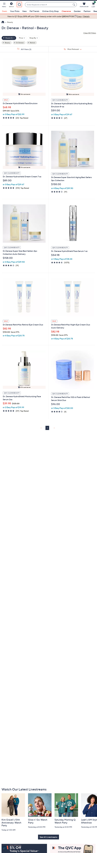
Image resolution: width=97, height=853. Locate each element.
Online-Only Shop (50, 11)
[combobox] (48, 4)
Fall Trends (34, 11)
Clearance (66, 11)
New (24, 11)
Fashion (87, 11)
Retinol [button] (32, 43)
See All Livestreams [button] (48, 837)
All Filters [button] (25, 49)
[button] (4, 5)
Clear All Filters (89, 33)
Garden (77, 11)
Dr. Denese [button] (20, 43)
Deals (4, 11)
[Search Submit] (74, 4)
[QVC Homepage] (3, 22)
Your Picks (14, 11)
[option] (48, 16)
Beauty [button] (7, 43)
